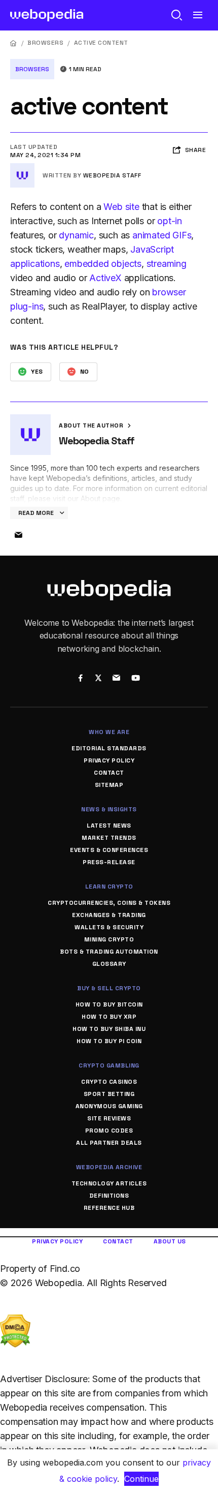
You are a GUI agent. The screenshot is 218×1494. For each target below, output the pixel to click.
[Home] (13, 43)
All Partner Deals (109, 1143)
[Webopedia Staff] (22, 167)
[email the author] (18, 535)
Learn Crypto (109, 886)
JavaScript (152, 249)
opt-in (169, 221)
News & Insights (109, 809)
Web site (121, 206)
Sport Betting (109, 1094)
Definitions (109, 1196)
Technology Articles (109, 1183)
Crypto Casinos (109, 1082)
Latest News (109, 825)
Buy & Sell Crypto (109, 988)
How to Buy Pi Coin (109, 1041)
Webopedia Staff (112, 175)
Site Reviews (109, 1118)
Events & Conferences (109, 850)
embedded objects (102, 263)
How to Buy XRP (109, 1017)
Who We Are (109, 732)
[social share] (80, 678)
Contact (109, 773)
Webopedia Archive (109, 1167)
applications (35, 263)
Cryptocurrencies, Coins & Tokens (109, 903)
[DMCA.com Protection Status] (15, 1321)
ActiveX (105, 277)
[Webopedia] (47, 15)
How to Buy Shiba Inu (109, 1029)
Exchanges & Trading (109, 915)
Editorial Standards (109, 748)
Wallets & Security (109, 927)
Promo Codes (109, 1130)
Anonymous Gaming (109, 1106)
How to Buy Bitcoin (109, 1004)
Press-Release (109, 862)
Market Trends (109, 838)
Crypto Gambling (109, 1065)
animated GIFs (161, 235)
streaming (167, 263)
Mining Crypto (109, 939)
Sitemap (109, 785)
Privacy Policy (109, 760)
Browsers (45, 43)
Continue (141, 1479)
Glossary (109, 964)
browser (169, 292)
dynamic (76, 235)
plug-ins (26, 306)
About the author (92, 425)
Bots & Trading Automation (109, 952)
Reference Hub (109, 1208)
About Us (170, 1241)
